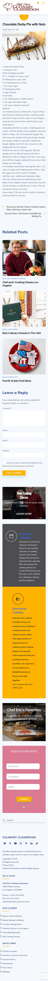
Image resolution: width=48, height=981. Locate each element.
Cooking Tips (12, 377)
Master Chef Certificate (12, 916)
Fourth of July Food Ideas (16, 380)
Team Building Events (11, 932)
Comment (7, 408)
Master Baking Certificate (13, 920)
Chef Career (12, 329)
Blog (4, 278)
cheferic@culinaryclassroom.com (15, 901)
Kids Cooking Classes (11, 936)
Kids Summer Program (16, 278)
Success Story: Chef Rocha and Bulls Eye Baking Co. (23, 214)
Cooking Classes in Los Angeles (15, 928)
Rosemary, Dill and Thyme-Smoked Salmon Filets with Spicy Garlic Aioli (26, 208)
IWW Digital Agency (30, 868)
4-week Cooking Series (12, 924)
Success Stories (8, 959)
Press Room (7, 967)
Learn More (24, 513)
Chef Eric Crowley (9, 951)
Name (5, 430)
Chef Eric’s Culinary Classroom (15, 955)
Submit (24, 799)
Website (5, 451)
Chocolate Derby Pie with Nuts (24, 24)
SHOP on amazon (24, 733)
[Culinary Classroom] (20, 10)
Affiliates (6, 972)
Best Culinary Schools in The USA (21, 333)
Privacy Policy (8, 865)
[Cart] (38, 3)
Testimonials (7, 963)
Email (5, 440)
